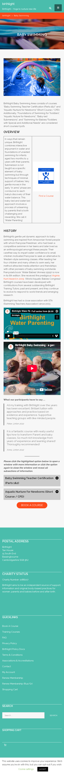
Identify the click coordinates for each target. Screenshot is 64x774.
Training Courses (11, 632)
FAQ (4, 637)
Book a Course (10, 626)
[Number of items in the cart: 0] (5, 745)
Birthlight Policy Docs (13, 649)
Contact (6, 666)
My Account (8, 672)
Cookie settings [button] (26, 769)
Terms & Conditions (12, 655)
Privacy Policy (9, 643)
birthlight (6, 15)
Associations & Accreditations (17, 660)
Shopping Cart (10, 689)
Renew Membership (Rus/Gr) (17, 683)
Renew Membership (12, 678)
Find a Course (46, 196)
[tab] (32, 480)
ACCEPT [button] (42, 769)
